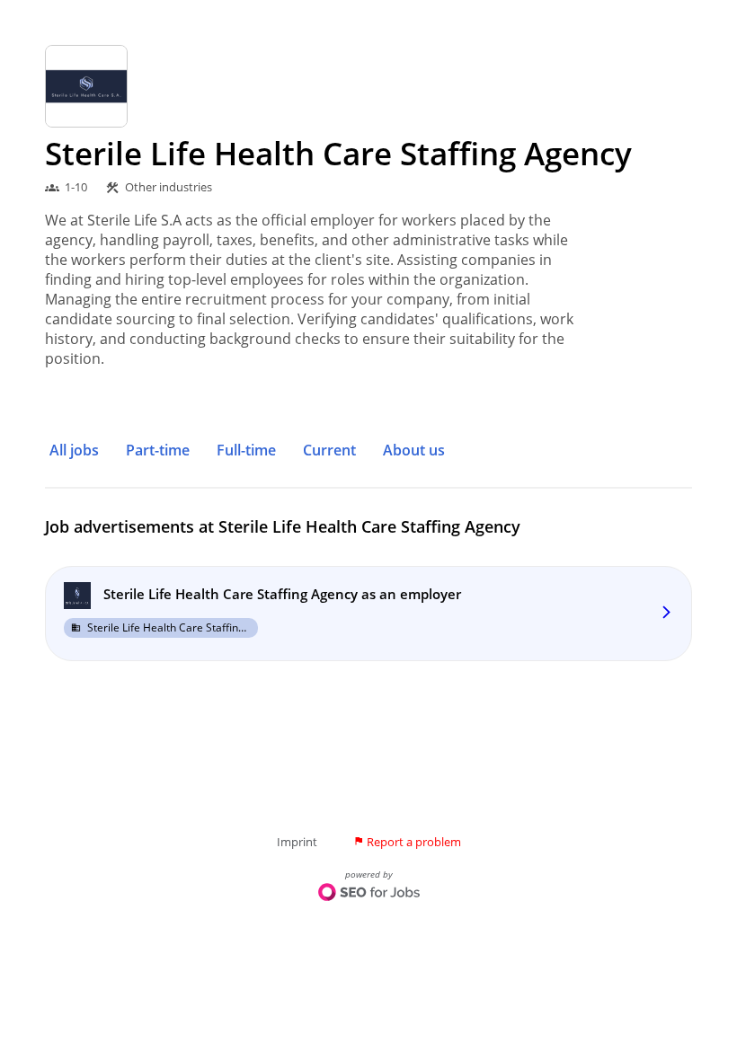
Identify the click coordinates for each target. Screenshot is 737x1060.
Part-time (158, 450)
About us (414, 450)
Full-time (246, 450)
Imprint (297, 842)
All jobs (74, 450)
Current (329, 450)
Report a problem (407, 842)
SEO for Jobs (369, 894)
